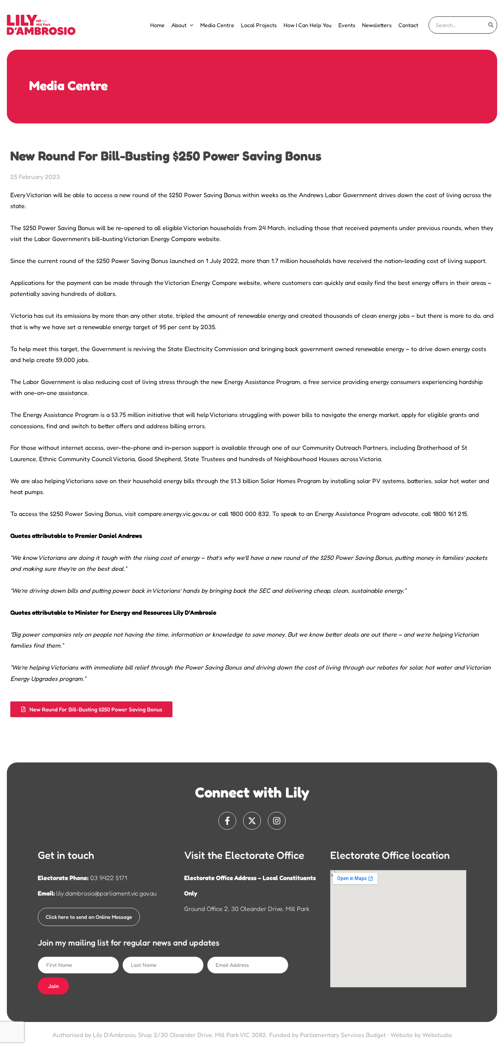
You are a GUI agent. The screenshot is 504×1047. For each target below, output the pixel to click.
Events (346, 25)
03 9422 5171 (108, 877)
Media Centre (217, 25)
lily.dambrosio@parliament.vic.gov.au (106, 893)
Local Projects (259, 25)
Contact (408, 25)
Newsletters (377, 25)
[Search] (491, 25)
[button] (190, 25)
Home (157, 25)
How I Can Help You (308, 25)
